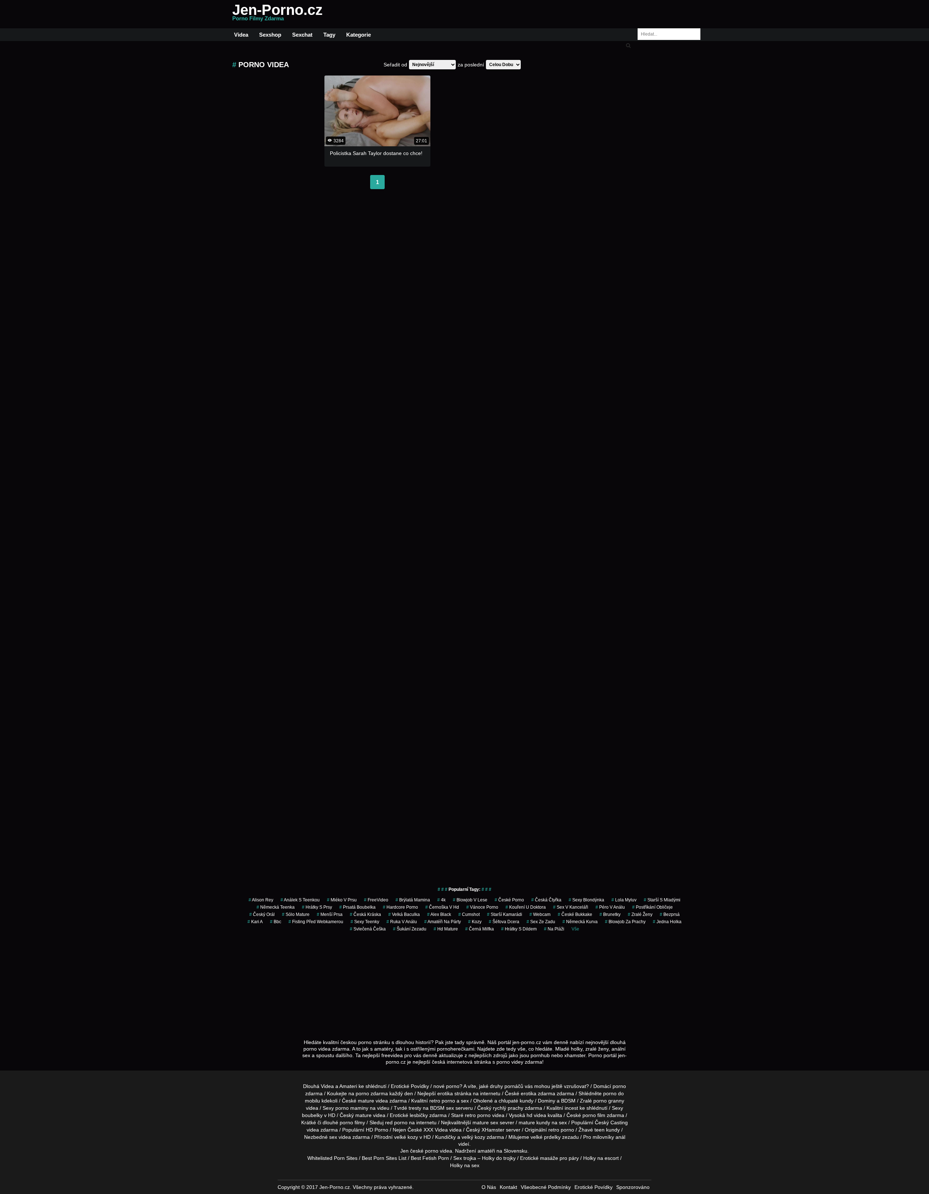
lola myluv (624, 899)
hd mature (446, 929)
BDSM (568, 1101)
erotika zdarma (538, 1093)
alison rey (261, 899)
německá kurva (580, 921)
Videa (241, 35)
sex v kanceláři (570, 907)
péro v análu (610, 907)
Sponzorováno (633, 1187)
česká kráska (365, 914)
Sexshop (270, 35)
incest (571, 1108)
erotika (445, 1093)
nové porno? (447, 1086)
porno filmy (352, 1122)
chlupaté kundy (516, 1101)
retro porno (442, 1101)
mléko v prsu (342, 899)
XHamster (493, 1130)
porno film (593, 1115)
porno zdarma (372, 1093)
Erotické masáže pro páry (549, 1158)
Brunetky (610, 914)
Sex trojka (464, 1158)
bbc (275, 921)
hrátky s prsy (317, 907)
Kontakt (508, 1187)
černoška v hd (442, 907)
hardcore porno (400, 907)
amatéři (486, 1151)
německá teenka (276, 907)
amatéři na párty (442, 921)
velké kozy (406, 1137)
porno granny (608, 1101)
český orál (262, 914)
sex (333, 1137)
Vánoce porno (482, 907)
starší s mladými (662, 899)
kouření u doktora (526, 907)
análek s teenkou (300, 899)
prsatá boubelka (357, 907)
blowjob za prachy (625, 921)
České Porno (509, 899)
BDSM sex (442, 1108)
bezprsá (670, 914)
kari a (255, 921)
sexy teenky (365, 921)
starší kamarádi (504, 914)
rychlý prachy (508, 1108)
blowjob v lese (470, 899)
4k (441, 899)
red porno (396, 1122)
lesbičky (419, 1115)
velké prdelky (546, 1137)
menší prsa (330, 914)
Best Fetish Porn (430, 1158)
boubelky (312, 1115)
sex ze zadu (541, 921)
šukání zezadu (409, 929)
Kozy (475, 921)
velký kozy (473, 1137)
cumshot (469, 914)
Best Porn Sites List (384, 1158)
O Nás (489, 1187)
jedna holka (667, 921)
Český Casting (611, 1122)
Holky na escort (601, 1158)
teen (599, 1130)
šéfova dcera (504, 921)
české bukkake (575, 914)
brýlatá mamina (413, 899)
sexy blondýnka (586, 899)
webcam (540, 914)
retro (553, 1130)
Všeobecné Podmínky (546, 1187)
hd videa (536, 1115)
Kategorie (358, 35)
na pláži (554, 929)
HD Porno (377, 1130)
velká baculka (404, 914)
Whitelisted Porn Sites (332, 1158)
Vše (575, 929)
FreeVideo (376, 899)
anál (620, 1137)
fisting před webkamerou (315, 921)
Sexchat (302, 35)
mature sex (485, 1122)
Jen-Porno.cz (277, 14)
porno (619, 1086)
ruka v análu (401, 921)
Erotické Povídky (410, 1086)
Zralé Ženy (640, 914)
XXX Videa (435, 1130)
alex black (439, 914)
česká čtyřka (546, 899)
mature (366, 1101)
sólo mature (296, 914)
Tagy (329, 35)
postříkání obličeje (652, 907)
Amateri (348, 1086)
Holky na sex (464, 1165)
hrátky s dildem (519, 929)
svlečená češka (368, 929)
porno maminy (351, 1108)
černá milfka (479, 929)
